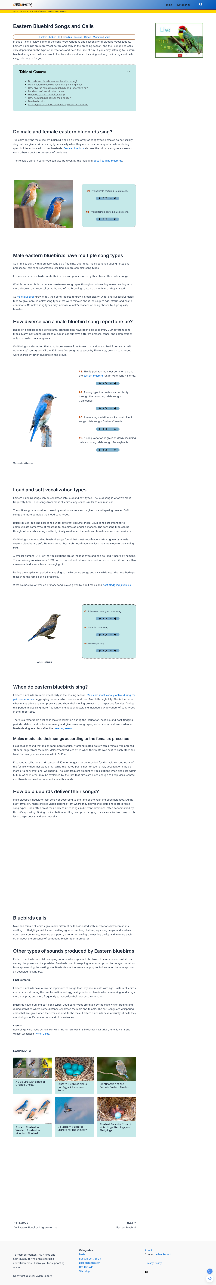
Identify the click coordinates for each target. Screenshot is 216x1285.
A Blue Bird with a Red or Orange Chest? (30, 1083)
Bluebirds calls (36, 101)
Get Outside (86, 1267)
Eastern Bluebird (47, 37)
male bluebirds (25, 296)
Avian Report (163, 1254)
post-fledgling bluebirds (107, 160)
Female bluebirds (74, 148)
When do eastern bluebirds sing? (46, 94)
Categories (183, 4)
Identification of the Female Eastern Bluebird (115, 1085)
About (148, 1250)
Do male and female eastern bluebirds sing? (52, 81)
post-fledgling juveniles (117, 584)
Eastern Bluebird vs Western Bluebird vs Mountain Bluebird (27, 1130)
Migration (98, 37)
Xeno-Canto (42, 1033)
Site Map (84, 1271)
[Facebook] (146, 1271)
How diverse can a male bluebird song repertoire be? (58, 87)
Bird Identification (89, 1262)
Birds (82, 1254)
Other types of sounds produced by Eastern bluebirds (58, 104)
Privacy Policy (153, 1263)
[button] (191, 4)
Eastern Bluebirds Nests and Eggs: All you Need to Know (73, 1087)
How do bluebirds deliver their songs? (49, 97)
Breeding (67, 37)
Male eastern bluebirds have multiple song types (55, 84)
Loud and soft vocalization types (46, 91)
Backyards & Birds (90, 1258)
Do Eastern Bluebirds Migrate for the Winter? (72, 1128)
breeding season (63, 728)
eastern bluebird (93, 375)
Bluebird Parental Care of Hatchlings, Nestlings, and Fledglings (115, 1127)
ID (59, 37)
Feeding (78, 37)
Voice (107, 37)
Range (87, 37)
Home (168, 4)
